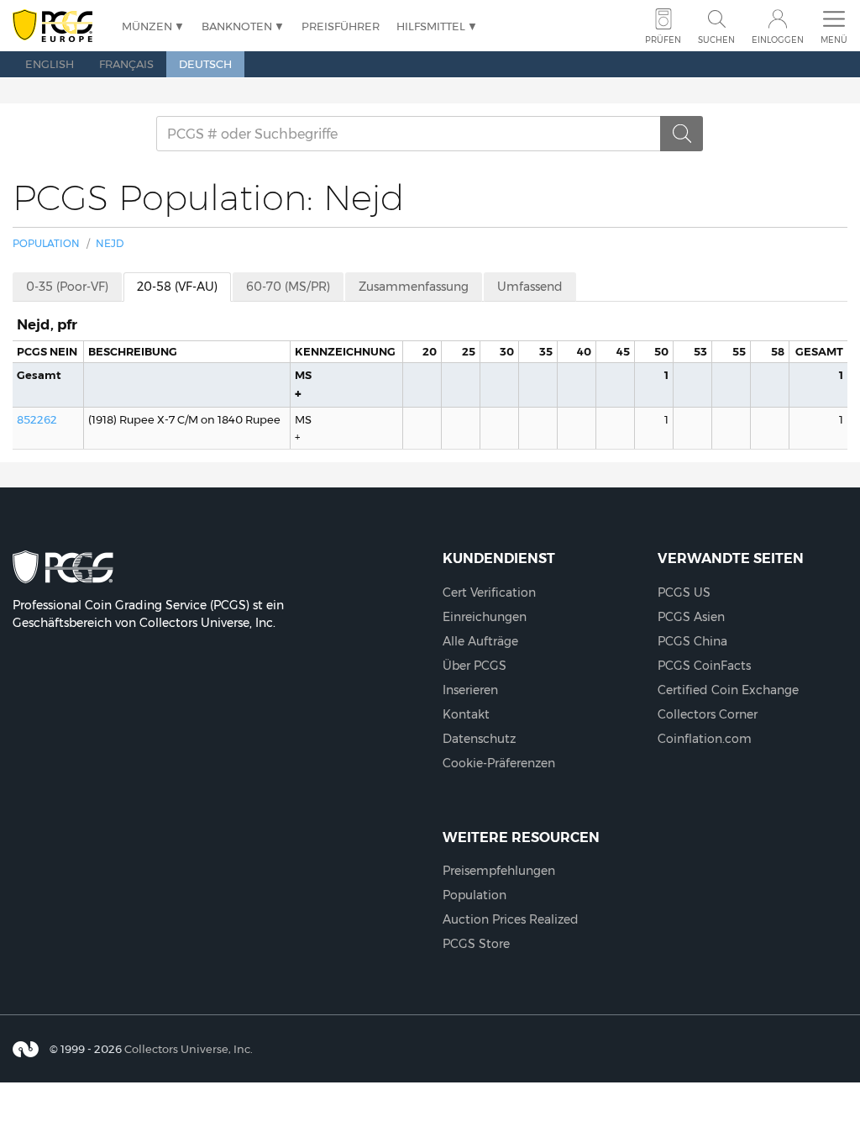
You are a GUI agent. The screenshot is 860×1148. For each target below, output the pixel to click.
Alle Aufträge (480, 641)
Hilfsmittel (430, 26)
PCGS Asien (691, 616)
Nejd (109, 243)
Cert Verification (489, 592)
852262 (37, 419)
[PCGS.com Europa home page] (59, 26)
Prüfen (663, 39)
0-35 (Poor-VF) (67, 286)
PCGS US (684, 592)
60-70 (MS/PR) (288, 286)
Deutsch (205, 64)
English (49, 64)
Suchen (716, 39)
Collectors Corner (708, 714)
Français (126, 64)
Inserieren (470, 690)
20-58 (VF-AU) (177, 286)
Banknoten (237, 26)
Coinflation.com (705, 738)
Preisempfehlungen (499, 870)
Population (46, 243)
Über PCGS (474, 665)
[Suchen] (682, 133)
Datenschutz (479, 738)
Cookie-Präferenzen (499, 763)
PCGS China (692, 641)
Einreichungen (485, 616)
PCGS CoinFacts (704, 665)
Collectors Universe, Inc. (188, 1049)
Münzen (147, 26)
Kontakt (466, 714)
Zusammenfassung (414, 286)
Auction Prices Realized (511, 919)
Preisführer (341, 26)
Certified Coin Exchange (728, 690)
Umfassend (530, 286)
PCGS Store (476, 943)
